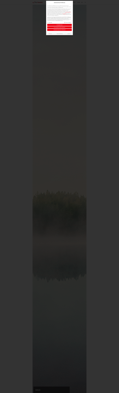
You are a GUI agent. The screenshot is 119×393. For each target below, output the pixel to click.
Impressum (68, 33)
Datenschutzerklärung (68, 12)
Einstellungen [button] (64, 13)
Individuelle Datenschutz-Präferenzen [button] (59, 29)
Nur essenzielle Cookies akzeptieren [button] (59, 27)
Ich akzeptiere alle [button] (59, 24)
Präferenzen (50, 33)
